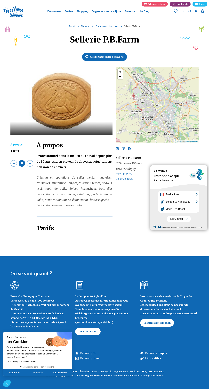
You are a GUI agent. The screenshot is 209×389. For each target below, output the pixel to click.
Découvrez (54, 11)
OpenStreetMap (191, 141)
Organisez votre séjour (106, 11)
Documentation (88, 331)
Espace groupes (156, 353)
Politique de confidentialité (114, 371)
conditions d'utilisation (128, 375)
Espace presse (90, 358)
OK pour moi (60, 372)
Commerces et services (107, 26)
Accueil (72, 26)
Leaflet (179, 141)
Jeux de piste (182, 4)
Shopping (82, 11)
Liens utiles (153, 358)
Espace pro (87, 353)
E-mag (201, 4)
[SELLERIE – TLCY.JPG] (61, 101)
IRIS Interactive (156, 371)
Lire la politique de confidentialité (21, 361)
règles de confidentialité (97, 375)
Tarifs (14, 151)
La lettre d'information (157, 322)
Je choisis (37, 372)
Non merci (14, 372)
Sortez (69, 11)
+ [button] (120, 72)
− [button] (120, 77)
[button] (7, 383)
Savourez (131, 11)
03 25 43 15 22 (124, 174)
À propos (16, 144)
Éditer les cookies (88, 371)
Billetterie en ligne (156, 4)
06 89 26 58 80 (124, 178)
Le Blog (144, 11)
